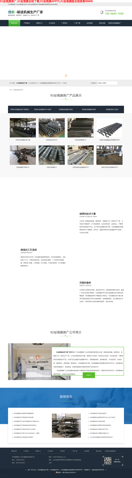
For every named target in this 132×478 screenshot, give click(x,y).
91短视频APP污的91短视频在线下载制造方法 (26, 421)
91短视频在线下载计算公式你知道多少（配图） (27, 433)
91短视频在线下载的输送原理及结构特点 (25, 425)
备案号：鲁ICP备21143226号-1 (66, 472)
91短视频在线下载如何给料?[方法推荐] (24, 429)
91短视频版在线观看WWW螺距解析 (24, 413)
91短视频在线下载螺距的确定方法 (99, 433)
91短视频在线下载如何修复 (97, 421)
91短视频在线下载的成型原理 (98, 413)
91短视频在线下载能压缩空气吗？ (99, 429)
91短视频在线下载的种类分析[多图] (24, 417)
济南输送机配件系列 (66, 109)
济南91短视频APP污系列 (42, 109)
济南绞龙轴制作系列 (89, 109)
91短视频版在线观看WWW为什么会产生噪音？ (103, 417)
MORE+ (88, 375)
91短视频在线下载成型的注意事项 (23, 437)
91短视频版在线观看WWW (48, 83)
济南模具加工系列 (112, 109)
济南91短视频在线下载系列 (19, 109)
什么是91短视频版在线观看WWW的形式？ (102, 437)
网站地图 (2, 475)
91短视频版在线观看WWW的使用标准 (100, 425)
